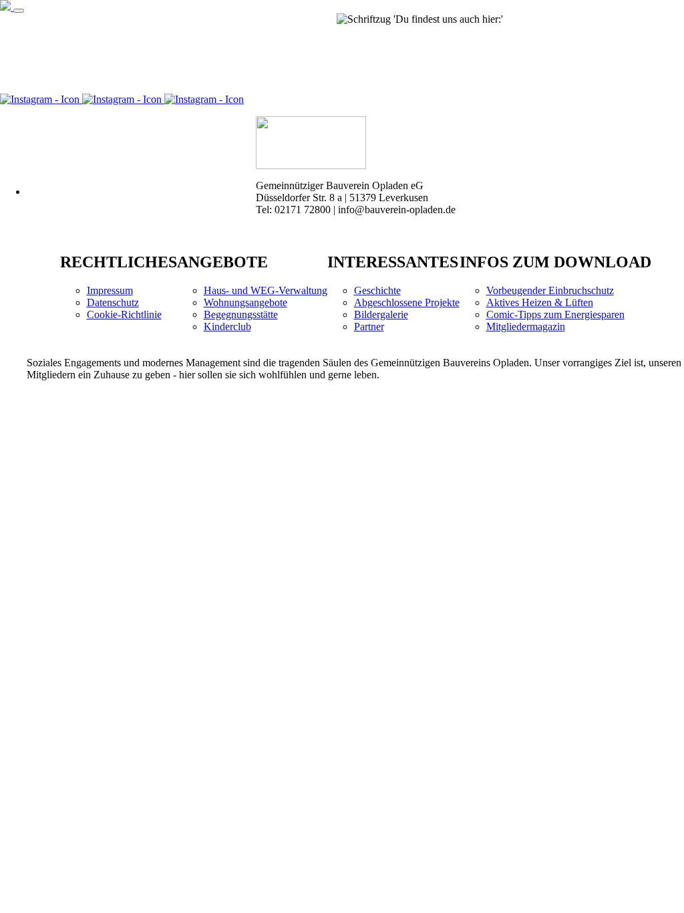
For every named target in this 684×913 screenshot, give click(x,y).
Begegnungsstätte (241, 314)
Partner (369, 326)
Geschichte (377, 290)
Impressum (110, 290)
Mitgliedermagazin (525, 326)
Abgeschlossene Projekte (407, 302)
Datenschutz (113, 302)
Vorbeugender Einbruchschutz (550, 290)
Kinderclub (227, 326)
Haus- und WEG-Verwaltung (265, 290)
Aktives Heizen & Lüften (539, 302)
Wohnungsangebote (245, 302)
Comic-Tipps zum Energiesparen (555, 314)
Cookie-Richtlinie (124, 314)
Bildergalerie (381, 314)
